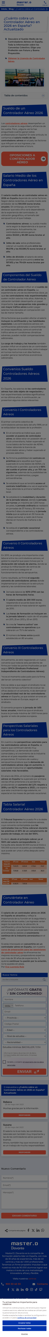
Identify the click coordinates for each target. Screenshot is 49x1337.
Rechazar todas (24, 1328)
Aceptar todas (24, 1323)
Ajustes (24, 1334)
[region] (24, 1317)
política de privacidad (26, 1318)
